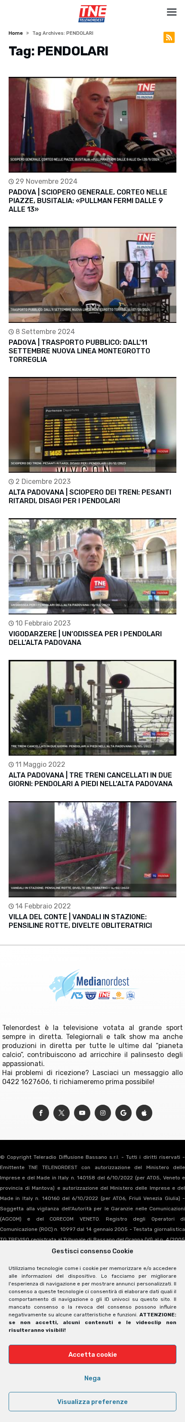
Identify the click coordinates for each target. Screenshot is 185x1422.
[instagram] (103, 1113)
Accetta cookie (92, 1354)
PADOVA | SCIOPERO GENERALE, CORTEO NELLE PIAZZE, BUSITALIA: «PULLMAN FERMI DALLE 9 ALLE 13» (88, 200)
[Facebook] (41, 1113)
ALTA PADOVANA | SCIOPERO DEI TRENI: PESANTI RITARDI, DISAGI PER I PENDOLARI (90, 496)
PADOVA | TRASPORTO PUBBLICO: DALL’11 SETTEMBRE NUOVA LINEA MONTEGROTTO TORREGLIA (79, 351)
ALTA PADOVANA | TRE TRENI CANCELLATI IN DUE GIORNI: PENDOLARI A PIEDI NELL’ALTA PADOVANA (91, 779)
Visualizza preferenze (92, 1402)
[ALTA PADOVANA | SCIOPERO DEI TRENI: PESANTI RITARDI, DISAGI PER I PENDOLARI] (92, 425)
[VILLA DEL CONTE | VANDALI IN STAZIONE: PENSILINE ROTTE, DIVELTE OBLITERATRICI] (92, 849)
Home (16, 33)
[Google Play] (123, 1113)
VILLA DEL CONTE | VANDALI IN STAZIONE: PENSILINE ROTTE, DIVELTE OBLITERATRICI (80, 921)
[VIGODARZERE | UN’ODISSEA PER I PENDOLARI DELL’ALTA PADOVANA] (92, 566)
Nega (92, 1378)
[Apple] (144, 1113)
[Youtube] (82, 1113)
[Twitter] (61, 1113)
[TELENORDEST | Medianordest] (92, 5)
